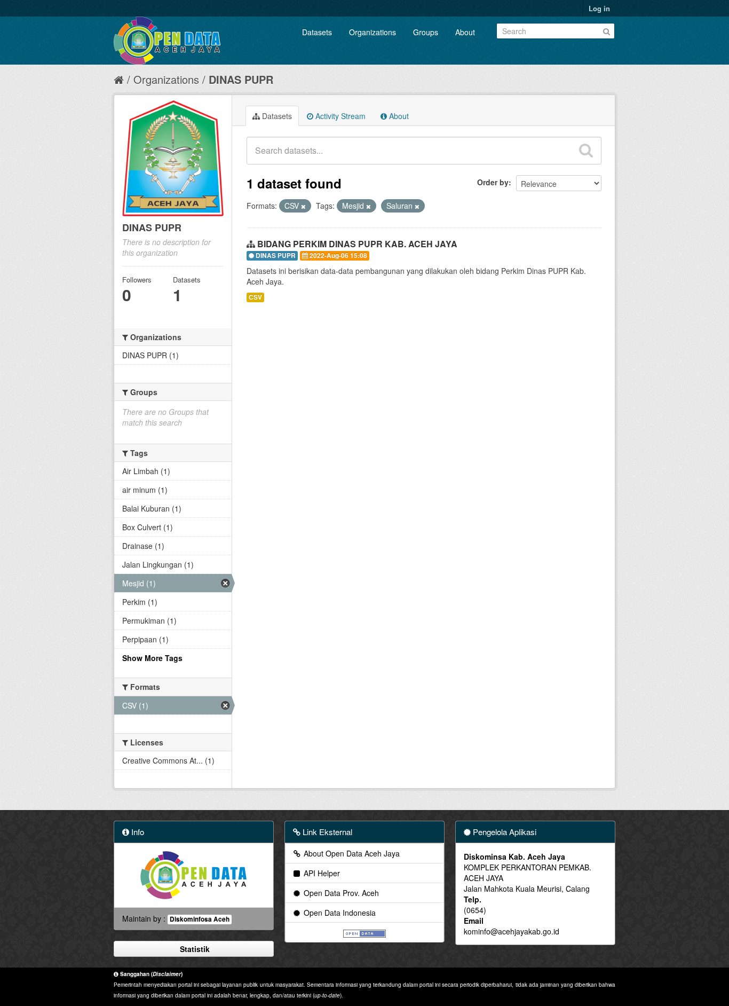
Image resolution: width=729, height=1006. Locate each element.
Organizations (372, 32)
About (465, 32)
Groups (425, 32)
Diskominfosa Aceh (199, 919)
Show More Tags (152, 658)
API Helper (321, 873)
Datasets (317, 32)
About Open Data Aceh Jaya (351, 853)
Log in (599, 8)
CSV (255, 297)
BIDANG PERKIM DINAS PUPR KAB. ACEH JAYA (357, 244)
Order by (493, 182)
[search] (586, 151)
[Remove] (303, 206)
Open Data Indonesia (339, 912)
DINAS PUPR (241, 79)
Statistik (194, 949)
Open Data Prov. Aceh (340, 892)
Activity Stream (339, 116)
